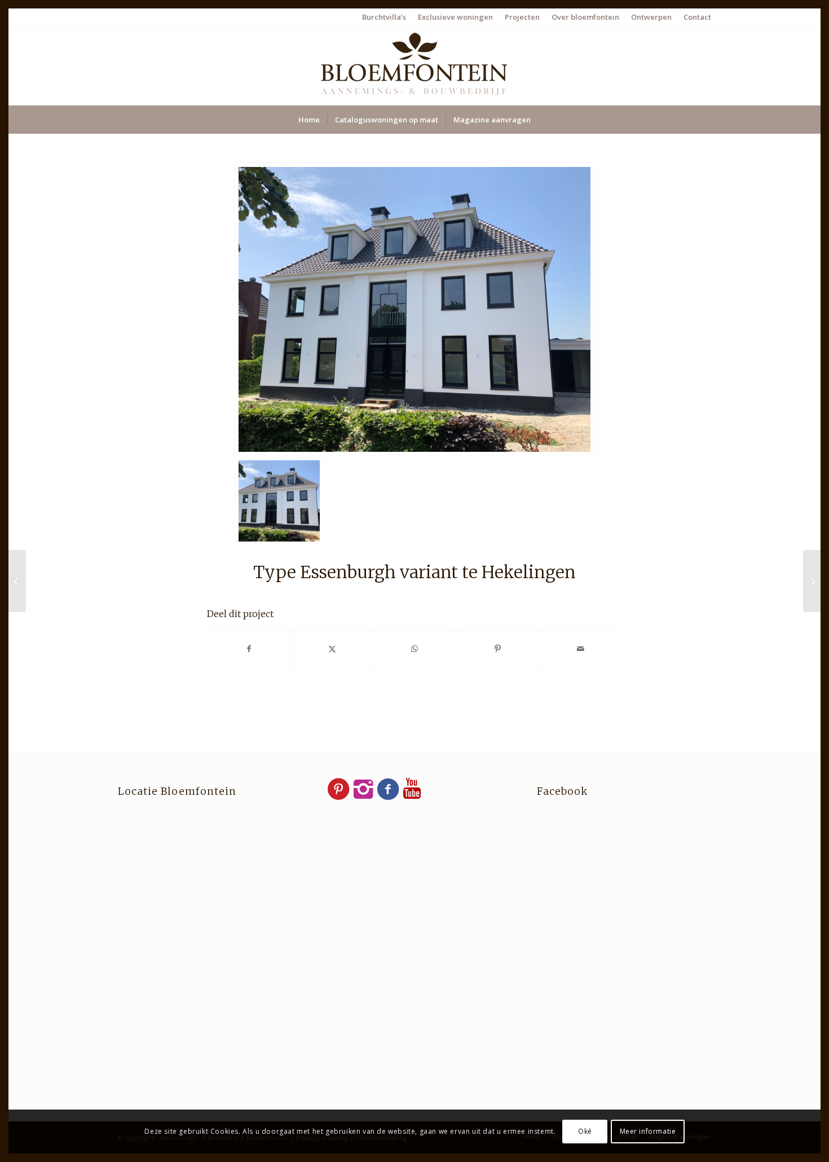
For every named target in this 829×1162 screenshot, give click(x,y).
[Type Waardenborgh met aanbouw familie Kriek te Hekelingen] (17, 581)
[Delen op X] (332, 648)
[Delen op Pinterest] (497, 648)
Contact (697, 17)
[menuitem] (384, 17)
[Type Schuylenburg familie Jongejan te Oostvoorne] (812, 581)
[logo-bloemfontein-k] (414, 65)
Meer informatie (648, 1131)
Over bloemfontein (585, 17)
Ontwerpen (651, 17)
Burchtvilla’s (384, 17)
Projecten (522, 17)
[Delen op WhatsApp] (415, 648)
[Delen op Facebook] (249, 648)
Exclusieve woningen (455, 17)
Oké (585, 1131)
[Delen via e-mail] (580, 648)
